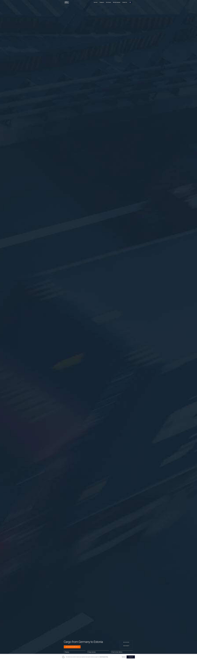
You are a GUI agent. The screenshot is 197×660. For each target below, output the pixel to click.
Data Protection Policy (104, 656)
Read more (124, 656)
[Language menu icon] (130, 2)
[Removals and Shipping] (67, 2)
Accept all (131, 656)
